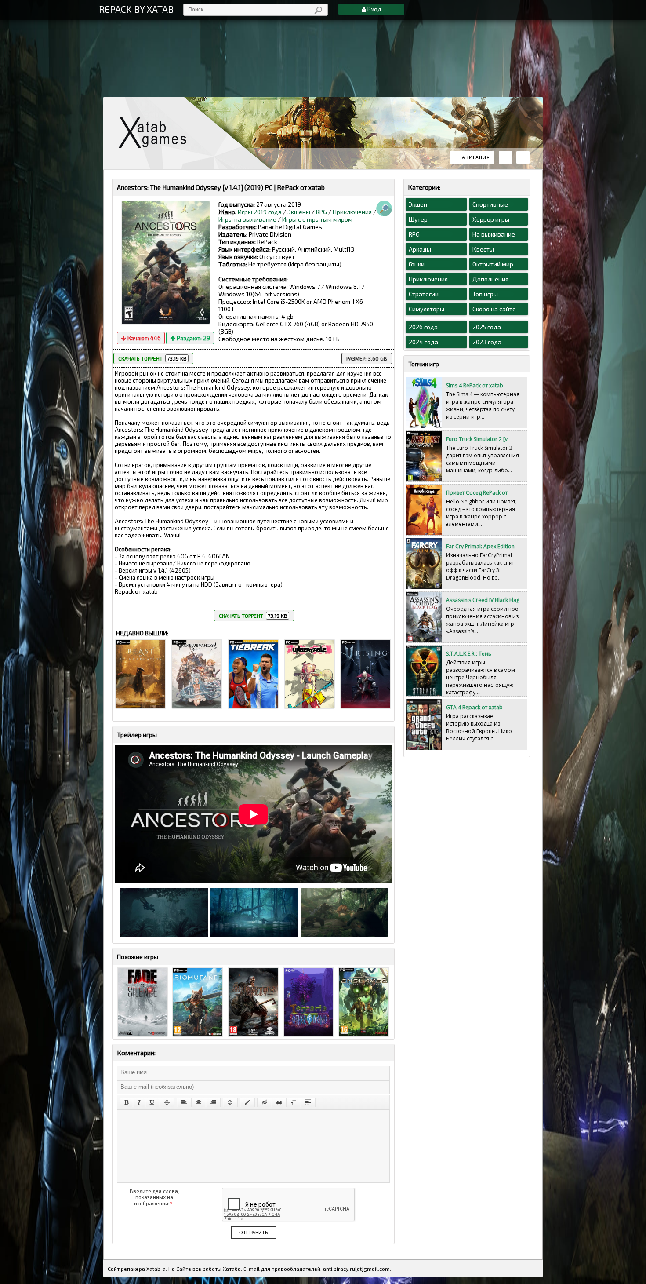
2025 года (486, 327)
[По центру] (198, 1102)
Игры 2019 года (260, 211)
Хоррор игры (490, 219)
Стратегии (424, 294)
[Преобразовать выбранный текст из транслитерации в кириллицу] (293, 1102)
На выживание (493, 234)
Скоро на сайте (494, 309)
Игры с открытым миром (317, 219)
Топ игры (485, 294)
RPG (321, 211)
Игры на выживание (247, 219)
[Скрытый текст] (264, 1102)
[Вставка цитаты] (279, 1102)
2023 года (486, 342)
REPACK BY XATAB (136, 9)
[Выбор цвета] (247, 1102)
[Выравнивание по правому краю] (213, 1102)
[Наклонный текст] (139, 1102)
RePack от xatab (156, 132)
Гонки (417, 264)
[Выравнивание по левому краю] (184, 1102)
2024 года (423, 342)
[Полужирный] (126, 1102)
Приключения (352, 211)
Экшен (418, 204)
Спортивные (490, 204)
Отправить (253, 1232)
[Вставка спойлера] (308, 1102)
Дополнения (490, 279)
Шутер (418, 219)
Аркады (420, 249)
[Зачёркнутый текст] (167, 1102)
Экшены (298, 211)
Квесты (483, 249)
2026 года (423, 327)
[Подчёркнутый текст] (152, 1102)
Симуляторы (426, 309)
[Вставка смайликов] (230, 1102)
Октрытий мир (492, 264)
